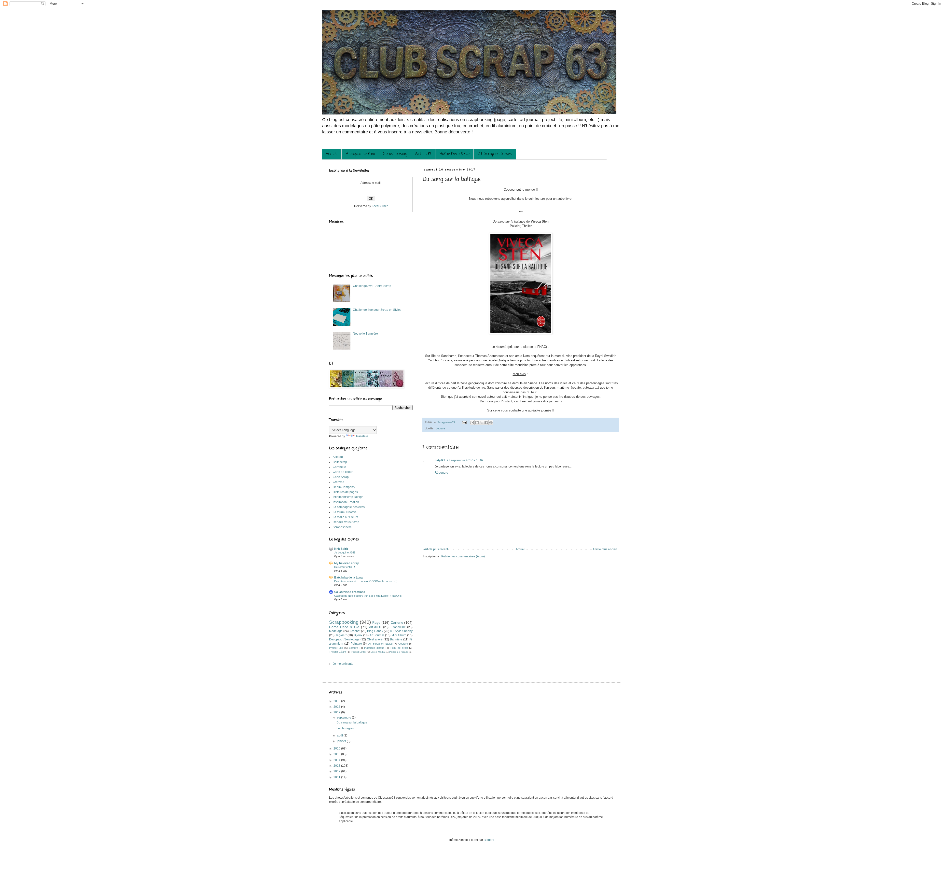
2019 (337, 701)
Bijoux (358, 635)
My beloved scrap (346, 563)
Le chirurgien (345, 728)
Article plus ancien (605, 549)
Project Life (336, 647)
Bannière (396, 639)
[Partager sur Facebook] (486, 422)
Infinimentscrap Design (348, 497)
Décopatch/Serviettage (344, 639)
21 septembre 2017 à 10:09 (465, 460)
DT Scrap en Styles (495, 154)
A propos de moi (360, 154)
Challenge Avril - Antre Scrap (372, 286)
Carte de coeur (343, 472)
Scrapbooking (395, 154)
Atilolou (338, 457)
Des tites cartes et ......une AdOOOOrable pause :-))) (366, 581)
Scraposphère (342, 527)
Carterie (397, 622)
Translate (362, 436)
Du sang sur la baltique (351, 722)
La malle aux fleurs (345, 517)
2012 (337, 771)
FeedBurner (380, 206)
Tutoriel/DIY (398, 627)
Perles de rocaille (399, 651)
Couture (403, 643)
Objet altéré (375, 639)
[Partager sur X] (481, 422)
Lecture (440, 428)
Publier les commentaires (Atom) (463, 556)
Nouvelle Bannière (365, 333)
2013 (337, 765)
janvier (342, 741)
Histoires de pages (345, 492)
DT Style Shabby (401, 631)
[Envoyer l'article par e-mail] (464, 422)
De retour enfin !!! (344, 566)
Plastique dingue (374, 647)
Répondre (441, 472)
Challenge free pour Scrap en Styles (377, 309)
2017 (337, 712)
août (340, 735)
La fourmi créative (345, 512)
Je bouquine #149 (344, 552)
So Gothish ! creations (349, 592)
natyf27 (440, 460)
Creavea (338, 482)
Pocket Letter (358, 651)
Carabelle (339, 467)
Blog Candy (375, 631)
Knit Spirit (341, 549)
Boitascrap (340, 462)
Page (376, 622)
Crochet (355, 631)
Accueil (331, 154)
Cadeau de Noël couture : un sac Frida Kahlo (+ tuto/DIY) (368, 595)
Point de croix (399, 647)
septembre (344, 717)
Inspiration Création (346, 502)
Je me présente (343, 663)
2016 (337, 748)
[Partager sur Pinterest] (490, 422)
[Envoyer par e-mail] (472, 422)
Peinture (356, 643)
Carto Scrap (341, 477)
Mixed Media (378, 651)
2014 (337, 760)
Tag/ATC (341, 635)
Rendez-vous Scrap (346, 522)
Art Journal (377, 635)
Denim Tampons (344, 487)
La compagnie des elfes (349, 507)
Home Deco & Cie (455, 154)
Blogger (489, 840)
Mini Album (398, 635)
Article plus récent (436, 549)
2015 (337, 754)
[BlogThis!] (476, 422)
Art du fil (423, 154)
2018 (337, 706)
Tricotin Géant (337, 651)
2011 (337, 777)
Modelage (336, 631)
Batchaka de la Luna (348, 577)
